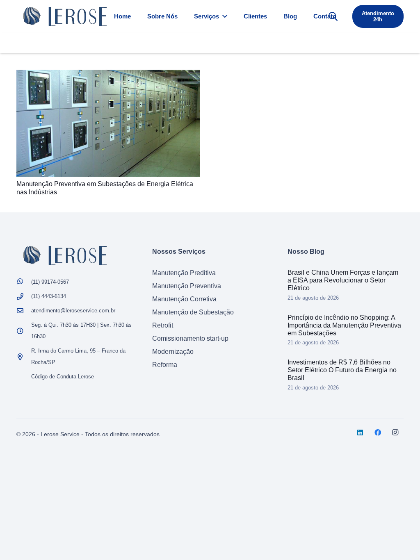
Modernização (173, 351)
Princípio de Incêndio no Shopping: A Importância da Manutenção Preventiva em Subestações (344, 325)
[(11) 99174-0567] (23, 282)
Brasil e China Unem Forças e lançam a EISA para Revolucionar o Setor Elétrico (343, 280)
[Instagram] (395, 432)
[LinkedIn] (360, 432)
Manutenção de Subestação (193, 312)
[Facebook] (378, 432)
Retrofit (162, 325)
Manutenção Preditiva (184, 272)
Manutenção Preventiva (186, 285)
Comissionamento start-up (190, 338)
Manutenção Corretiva (184, 299)
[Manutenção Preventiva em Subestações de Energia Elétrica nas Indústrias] (108, 75)
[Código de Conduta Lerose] (23, 376)
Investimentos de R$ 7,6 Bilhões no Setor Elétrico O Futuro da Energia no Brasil (342, 370)
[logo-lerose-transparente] (64, 16)
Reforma (164, 364)
